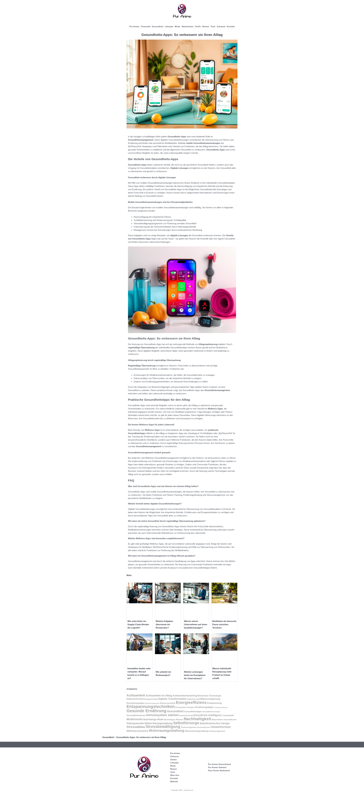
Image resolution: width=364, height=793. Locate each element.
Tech (213, 26)
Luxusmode (228, 715)
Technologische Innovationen (195, 727)
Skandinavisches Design (215, 723)
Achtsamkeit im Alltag (158, 695)
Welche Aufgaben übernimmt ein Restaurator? (164, 624)
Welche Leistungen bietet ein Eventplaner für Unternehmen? (195, 675)
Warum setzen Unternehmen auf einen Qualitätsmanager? (195, 624)
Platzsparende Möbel (139, 723)
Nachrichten (188, 26)
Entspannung (214, 703)
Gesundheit (157, 26)
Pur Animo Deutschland (219, 764)
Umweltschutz (221, 726)
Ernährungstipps (204, 707)
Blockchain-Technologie (209, 695)
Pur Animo (134, 26)
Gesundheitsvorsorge (211, 712)
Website (174, 781)
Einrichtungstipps (135, 703)
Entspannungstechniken (151, 706)
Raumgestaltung (163, 723)
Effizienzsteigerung (209, 699)
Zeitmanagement (217, 731)
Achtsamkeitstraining (185, 695)
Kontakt (231, 26)
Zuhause (221, 26)
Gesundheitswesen (136, 715)
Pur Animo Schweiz (217, 767)
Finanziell (145, 26)
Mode (177, 26)
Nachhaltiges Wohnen (173, 720)
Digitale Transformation (172, 698)
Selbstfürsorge (186, 723)
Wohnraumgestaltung (166, 730)
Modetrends (135, 719)
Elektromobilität (167, 703)
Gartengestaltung (220, 707)
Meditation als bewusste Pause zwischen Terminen (224, 624)
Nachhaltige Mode (153, 719)
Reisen (205, 26)
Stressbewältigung (163, 726)
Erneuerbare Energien (185, 707)
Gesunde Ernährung (146, 710)
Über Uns (174, 775)
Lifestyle (169, 26)
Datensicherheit (135, 699)
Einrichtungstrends (152, 703)
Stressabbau (136, 727)
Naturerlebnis (218, 720)
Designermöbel (151, 699)
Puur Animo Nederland (219, 770)
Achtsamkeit (136, 695)
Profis (198, 26)
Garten (173, 759)
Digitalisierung (193, 699)
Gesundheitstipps (193, 711)
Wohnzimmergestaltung (196, 731)
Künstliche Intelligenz (208, 715)
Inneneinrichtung (186, 715)
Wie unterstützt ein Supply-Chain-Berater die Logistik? (138, 624)
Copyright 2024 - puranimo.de (182, 790)
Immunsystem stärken (162, 715)
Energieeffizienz (191, 702)
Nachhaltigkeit (197, 719)
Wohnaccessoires (137, 730)
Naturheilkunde (230, 719)
